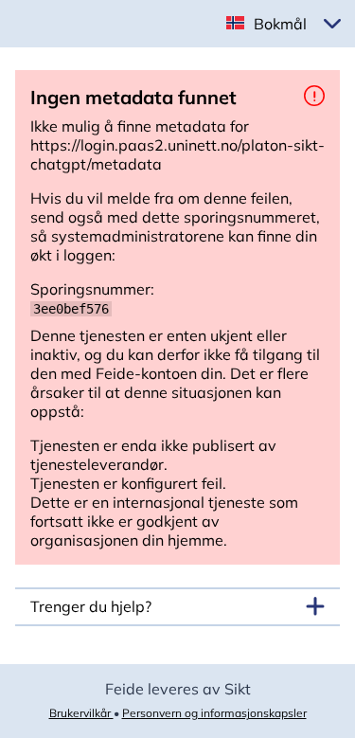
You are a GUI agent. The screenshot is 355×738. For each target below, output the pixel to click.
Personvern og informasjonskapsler (214, 713)
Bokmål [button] (280, 23)
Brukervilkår (81, 713)
